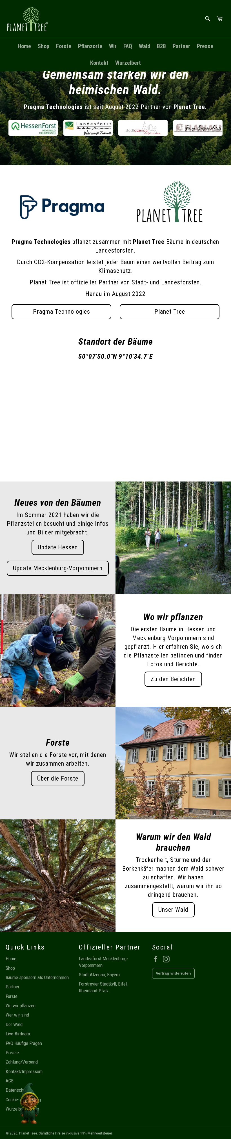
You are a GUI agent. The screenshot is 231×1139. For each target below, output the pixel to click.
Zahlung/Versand (22, 1062)
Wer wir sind (17, 1015)
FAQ (127, 46)
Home (24, 46)
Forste (63, 46)
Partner (181, 46)
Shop (43, 46)
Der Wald (14, 1024)
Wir (113, 46)
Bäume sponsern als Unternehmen (37, 977)
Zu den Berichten (173, 679)
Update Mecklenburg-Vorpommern (58, 568)
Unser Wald (173, 909)
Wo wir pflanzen (20, 1005)
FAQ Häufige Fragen (24, 1043)
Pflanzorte (90, 46)
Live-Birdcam (18, 1034)
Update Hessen (58, 547)
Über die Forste (57, 778)
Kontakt (99, 62)
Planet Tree (169, 311)
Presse (205, 46)
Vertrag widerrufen (173, 973)
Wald (144, 46)
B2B (161, 46)
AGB (10, 1081)
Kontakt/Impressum (24, 1071)
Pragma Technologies (61, 311)
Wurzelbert (128, 62)
